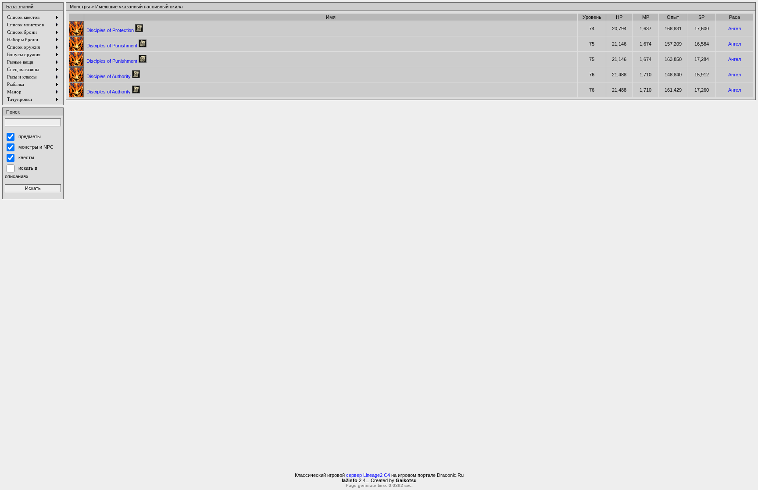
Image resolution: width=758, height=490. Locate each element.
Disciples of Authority (108, 76)
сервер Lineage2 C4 (368, 475)
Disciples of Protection (110, 30)
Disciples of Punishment (111, 45)
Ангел (734, 28)
